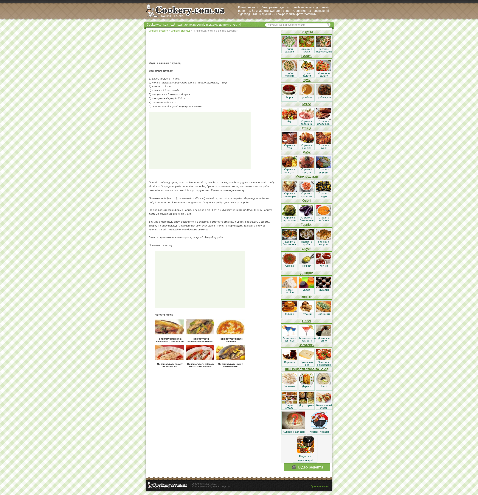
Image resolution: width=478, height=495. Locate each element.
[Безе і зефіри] (289, 287)
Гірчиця (306, 265)
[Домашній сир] (306, 359)
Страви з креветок (306, 195)
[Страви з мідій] (323, 190)
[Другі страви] (306, 402)
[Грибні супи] (323, 94)
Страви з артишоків (289, 219)
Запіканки (324, 313)
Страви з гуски (289, 146)
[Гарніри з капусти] (323, 239)
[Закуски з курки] (306, 46)
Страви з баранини (307, 122)
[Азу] (289, 118)
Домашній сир (307, 363)
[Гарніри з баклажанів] (289, 239)
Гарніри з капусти (323, 243)
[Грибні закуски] (289, 46)
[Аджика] (289, 263)
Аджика (289, 265)
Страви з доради (324, 170)
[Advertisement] (213, 46)
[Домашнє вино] (323, 335)
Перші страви (289, 406)
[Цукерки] (323, 287)
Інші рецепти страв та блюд (306, 369)
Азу (289, 121)
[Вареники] (289, 383)
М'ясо (306, 104)
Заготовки (306, 345)
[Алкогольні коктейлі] (289, 335)
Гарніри (307, 224)
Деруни (306, 386)
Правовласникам (319, 486)
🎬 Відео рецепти (307, 467)
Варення (289, 362)
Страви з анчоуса (289, 170)
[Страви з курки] (323, 142)
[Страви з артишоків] (289, 214)
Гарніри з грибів (306, 243)
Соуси (306, 249)
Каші (324, 386)
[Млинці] (289, 311)
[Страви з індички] (306, 142)
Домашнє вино (324, 339)
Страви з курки (324, 146)
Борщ (289, 97)
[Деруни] (306, 383)
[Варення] (289, 359)
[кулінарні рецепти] (189, 17)
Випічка (307, 297)
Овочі (306, 200)
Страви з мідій (324, 195)
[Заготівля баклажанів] (323, 359)
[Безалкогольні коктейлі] (306, 335)
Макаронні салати (323, 74)
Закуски (307, 32)
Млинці (289, 313)
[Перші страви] (289, 402)
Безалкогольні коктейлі (307, 339)
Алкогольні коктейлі (289, 339)
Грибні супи (324, 97)
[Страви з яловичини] (323, 118)
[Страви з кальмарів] (289, 190)
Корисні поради (319, 431)
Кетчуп (324, 265)
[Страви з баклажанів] (306, 214)
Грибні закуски (289, 50)
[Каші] (323, 383)
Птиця (306, 128)
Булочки (307, 313)
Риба (307, 152)
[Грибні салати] (289, 70)
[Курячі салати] (306, 70)
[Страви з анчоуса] (289, 166)
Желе (306, 289)
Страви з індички (306, 146)
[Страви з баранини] (306, 118)
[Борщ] (289, 94)
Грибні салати (289, 74)
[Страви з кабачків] (323, 214)
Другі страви (306, 405)
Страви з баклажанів (307, 219)
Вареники (289, 386)
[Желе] (306, 287)
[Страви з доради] (323, 166)
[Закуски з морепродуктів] (323, 46)
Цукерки (324, 289)
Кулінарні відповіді (294, 431)
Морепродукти (306, 176)
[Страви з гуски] (289, 142)
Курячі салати (306, 74)
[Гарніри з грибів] (306, 239)
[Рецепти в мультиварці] (305, 452)
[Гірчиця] (306, 263)
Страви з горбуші (306, 170)
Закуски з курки (306, 50)
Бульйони (307, 97)
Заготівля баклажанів (324, 363)
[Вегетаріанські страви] (323, 402)
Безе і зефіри (289, 291)
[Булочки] (306, 311)
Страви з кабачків (324, 219)
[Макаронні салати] (323, 70)
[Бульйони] (306, 94)
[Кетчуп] (323, 263)
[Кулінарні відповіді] (293, 427)
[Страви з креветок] (306, 190)
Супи (307, 80)
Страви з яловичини (323, 122)
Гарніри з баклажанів (289, 243)
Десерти (306, 273)
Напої (306, 321)
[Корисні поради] (319, 427)
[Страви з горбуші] (306, 166)
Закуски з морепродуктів (324, 50)
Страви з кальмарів (289, 195)
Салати (306, 56)
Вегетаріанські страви (324, 406)
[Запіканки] (323, 311)
